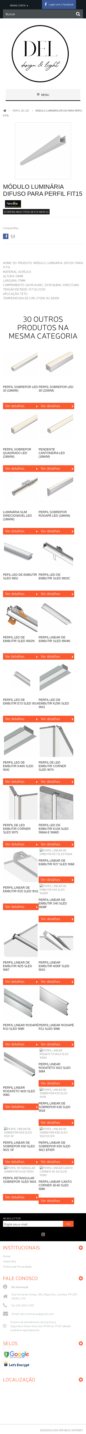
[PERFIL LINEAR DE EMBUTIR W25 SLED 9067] (21, 940)
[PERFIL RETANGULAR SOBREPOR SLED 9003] (21, 1169)
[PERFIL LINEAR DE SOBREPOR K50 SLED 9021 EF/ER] (56, 1132)
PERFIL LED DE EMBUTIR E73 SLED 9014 (20, 701)
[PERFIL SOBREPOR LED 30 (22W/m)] (56, 365)
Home (6, 1256)
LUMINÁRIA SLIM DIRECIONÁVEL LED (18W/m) (17, 515)
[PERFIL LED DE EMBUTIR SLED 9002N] (21, 615)
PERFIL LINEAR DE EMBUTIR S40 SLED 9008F (53, 903)
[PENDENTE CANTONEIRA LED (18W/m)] (56, 427)
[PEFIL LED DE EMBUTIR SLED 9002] (21, 553)
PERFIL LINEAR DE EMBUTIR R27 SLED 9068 (56, 862)
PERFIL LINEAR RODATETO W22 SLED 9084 (55, 1067)
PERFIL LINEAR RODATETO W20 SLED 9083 (19, 1091)
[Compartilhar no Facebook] (5, 236)
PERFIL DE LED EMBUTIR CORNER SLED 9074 (52, 766)
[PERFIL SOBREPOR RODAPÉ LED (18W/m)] (56, 490)
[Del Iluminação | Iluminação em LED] (43, 53)
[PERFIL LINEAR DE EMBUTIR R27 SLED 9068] (56, 852)
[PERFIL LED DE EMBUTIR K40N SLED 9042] (21, 740)
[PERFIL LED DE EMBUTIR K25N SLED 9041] (56, 678)
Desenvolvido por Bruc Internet (61, 1430)
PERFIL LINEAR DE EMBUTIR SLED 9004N (54, 639)
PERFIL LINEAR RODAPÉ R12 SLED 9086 (56, 1026)
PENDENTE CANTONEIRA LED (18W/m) (52, 453)
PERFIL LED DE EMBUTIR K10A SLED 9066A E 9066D (54, 828)
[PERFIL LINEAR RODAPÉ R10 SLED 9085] (21, 1003)
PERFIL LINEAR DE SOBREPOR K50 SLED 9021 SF (19, 1146)
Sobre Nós (9, 1261)
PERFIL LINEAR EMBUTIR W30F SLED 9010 (54, 966)
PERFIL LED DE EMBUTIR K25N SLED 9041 (54, 703)
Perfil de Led (21, 110)
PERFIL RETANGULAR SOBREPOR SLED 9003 (19, 1179)
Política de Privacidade (17, 1266)
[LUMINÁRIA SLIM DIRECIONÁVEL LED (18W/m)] (21, 490)
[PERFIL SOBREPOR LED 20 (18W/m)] (21, 365)
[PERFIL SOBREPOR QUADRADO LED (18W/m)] (21, 427)
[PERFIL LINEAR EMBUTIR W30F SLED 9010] (56, 940)
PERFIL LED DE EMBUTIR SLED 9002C (54, 576)
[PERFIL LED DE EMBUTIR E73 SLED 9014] (21, 678)
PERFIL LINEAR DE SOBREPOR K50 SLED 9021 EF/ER (54, 1146)
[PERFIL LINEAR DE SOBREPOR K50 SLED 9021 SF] (21, 1132)
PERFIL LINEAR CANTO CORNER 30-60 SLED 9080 (55, 1185)
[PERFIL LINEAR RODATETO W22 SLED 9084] (56, 1053)
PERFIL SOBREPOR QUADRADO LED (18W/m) (17, 453)
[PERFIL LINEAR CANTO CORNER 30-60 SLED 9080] (56, 1171)
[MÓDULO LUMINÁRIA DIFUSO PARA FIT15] (43, 176)
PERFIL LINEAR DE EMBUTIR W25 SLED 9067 (17, 966)
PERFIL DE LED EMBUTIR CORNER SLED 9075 (17, 828)
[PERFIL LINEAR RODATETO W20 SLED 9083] (21, 1065)
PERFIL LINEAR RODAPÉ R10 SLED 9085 (20, 1026)
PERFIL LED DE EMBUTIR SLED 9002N (19, 639)
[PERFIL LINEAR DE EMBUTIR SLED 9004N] (56, 615)
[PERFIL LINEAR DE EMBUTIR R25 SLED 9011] (21, 865)
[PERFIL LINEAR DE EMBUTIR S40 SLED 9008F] (56, 889)
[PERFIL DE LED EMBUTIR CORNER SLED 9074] (56, 740)
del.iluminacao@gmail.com (37, 1313)
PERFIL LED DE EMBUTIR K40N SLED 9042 (18, 766)
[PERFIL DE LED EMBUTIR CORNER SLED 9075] (21, 803)
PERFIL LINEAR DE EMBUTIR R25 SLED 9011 (20, 889)
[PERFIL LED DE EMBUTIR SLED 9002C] (56, 553)
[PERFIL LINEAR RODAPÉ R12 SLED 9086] (56, 1003)
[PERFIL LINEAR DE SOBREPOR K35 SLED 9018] (56, 1093)
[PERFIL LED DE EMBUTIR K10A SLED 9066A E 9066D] (56, 803)
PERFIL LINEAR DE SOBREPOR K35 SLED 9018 (54, 1107)
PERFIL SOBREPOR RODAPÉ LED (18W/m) (54, 513)
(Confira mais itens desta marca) (26, 211)
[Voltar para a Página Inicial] (5, 110)
